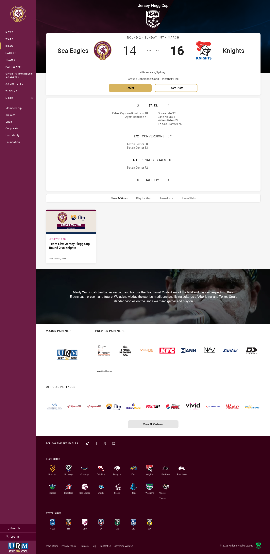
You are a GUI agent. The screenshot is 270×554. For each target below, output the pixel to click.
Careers (85, 545)
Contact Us (105, 545)
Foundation (13, 142)
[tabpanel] (153, 236)
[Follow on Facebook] (96, 443)
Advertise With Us (123, 545)
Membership (14, 108)
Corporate (12, 128)
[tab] (119, 198)
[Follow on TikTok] (87, 443)
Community (15, 84)
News (10, 32)
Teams (11, 59)
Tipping (12, 91)
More (10, 97)
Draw (10, 45)
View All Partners (153, 424)
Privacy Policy (68, 545)
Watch (11, 39)
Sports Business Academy (19, 75)
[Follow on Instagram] (113, 443)
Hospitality (13, 135)
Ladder (11, 52)
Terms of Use (51, 545)
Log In (14, 536)
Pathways (13, 66)
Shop (9, 121)
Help (94, 545)
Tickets (10, 115)
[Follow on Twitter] (105, 443)
